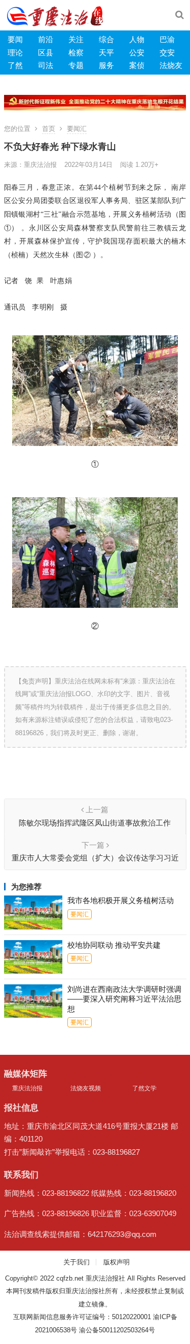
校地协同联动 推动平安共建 (114, 945)
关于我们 (76, 1262)
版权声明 (116, 1262)
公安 (136, 52)
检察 (76, 52)
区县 (45, 52)
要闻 (15, 39)
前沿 (45, 39)
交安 (167, 52)
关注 (76, 39)
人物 (136, 39)
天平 (106, 52)
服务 (106, 65)
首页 (48, 128)
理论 (15, 52)
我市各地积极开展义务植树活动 (120, 900)
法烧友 (171, 65)
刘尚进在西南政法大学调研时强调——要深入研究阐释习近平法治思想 (124, 999)
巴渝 (167, 39)
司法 (45, 65)
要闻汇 (77, 128)
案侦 (136, 65)
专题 (76, 65)
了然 (15, 65)
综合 (106, 39)
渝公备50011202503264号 (117, 1330)
